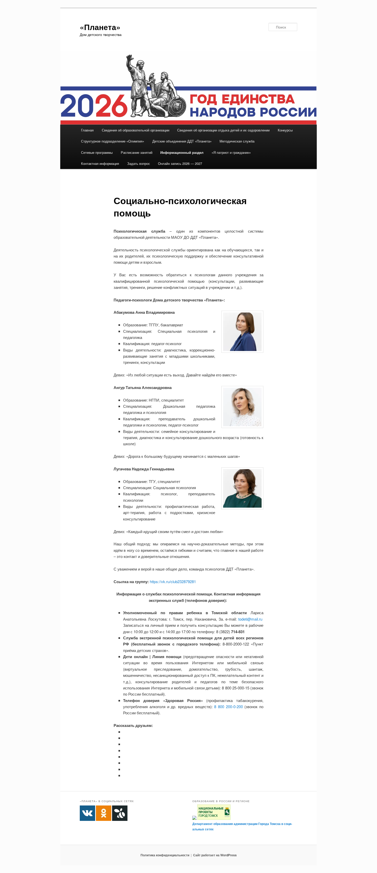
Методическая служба (237, 141)
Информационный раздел (181, 152)
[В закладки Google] (125, 756)
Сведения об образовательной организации (135, 130)
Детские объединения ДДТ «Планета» (182, 141)
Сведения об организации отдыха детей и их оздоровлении (223, 130)
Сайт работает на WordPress (215, 855)
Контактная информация (100, 163)
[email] (125, 769)
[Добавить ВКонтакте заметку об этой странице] (125, 731)
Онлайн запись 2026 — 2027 (180, 163)
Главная (87, 130)
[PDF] (125, 775)
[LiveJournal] (125, 750)
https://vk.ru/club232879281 (173, 581)
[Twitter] (125, 744)
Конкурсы (285, 130)
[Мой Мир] (125, 762)
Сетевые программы (97, 152)
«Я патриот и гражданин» (231, 152)
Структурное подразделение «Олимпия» (112, 141)
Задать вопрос (138, 163)
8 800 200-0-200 (228, 706)
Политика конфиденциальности (165, 855)
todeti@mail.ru (250, 619)
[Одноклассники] (125, 738)
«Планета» (100, 26)
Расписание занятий (136, 152)
